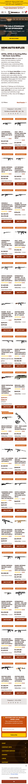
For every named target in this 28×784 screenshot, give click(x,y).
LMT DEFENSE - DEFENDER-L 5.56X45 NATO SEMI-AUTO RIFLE (20, 169)
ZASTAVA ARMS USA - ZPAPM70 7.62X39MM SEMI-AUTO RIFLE (6, 679)
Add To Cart (7, 148)
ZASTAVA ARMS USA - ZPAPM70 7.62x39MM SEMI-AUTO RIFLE (20, 679)
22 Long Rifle (14, 77)
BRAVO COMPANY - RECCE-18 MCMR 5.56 (7, 427)
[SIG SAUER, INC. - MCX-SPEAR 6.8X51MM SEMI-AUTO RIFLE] (21, 522)
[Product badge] (5, 411)
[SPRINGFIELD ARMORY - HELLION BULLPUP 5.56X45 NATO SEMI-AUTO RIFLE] (21, 593)
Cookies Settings (14, 777)
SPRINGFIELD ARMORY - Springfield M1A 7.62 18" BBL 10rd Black (6, 244)
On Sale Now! (14, 38)
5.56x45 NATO (5, 77)
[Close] (26, 766)
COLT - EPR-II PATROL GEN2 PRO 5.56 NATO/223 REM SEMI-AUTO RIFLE (20, 135)
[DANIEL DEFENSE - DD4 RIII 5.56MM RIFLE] (7, 558)
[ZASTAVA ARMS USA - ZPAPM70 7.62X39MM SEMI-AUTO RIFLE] (7, 668)
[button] (2, 12)
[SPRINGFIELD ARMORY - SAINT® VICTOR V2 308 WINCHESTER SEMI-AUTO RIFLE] (21, 631)
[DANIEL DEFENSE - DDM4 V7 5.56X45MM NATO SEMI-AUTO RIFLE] (21, 341)
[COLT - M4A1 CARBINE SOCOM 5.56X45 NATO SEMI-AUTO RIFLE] (21, 233)
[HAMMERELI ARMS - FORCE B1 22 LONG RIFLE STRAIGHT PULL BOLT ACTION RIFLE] (7, 484)
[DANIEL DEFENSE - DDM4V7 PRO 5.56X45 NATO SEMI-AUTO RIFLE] (21, 558)
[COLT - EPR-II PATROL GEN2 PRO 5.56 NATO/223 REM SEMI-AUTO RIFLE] (21, 124)
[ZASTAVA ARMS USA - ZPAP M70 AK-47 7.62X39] (21, 304)
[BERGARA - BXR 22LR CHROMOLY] (21, 377)
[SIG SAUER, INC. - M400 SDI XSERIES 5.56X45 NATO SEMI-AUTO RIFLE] (7, 631)
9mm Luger (12, 79)
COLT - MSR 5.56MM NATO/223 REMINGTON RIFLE (21, 427)
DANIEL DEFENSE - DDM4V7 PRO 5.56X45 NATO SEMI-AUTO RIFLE (20, 568)
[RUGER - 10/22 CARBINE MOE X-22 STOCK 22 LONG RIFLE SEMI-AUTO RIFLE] (7, 304)
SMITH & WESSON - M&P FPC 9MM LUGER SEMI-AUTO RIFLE (7, 352)
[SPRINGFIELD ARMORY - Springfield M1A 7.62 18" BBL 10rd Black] (7, 233)
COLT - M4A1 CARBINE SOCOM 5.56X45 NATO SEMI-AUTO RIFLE (20, 243)
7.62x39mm (4, 79)
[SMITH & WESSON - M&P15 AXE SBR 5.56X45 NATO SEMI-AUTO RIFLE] (7, 268)
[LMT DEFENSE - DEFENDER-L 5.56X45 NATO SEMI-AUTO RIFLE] (21, 159)
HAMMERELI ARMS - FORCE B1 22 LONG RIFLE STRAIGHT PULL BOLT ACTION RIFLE (7, 495)
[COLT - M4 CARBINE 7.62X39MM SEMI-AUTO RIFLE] (7, 450)
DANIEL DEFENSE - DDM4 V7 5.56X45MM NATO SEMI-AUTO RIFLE (20, 352)
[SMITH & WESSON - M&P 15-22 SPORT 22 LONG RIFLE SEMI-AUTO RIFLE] (7, 522)
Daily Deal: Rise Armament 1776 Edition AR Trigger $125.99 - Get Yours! (14, 8)
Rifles (21, 94)
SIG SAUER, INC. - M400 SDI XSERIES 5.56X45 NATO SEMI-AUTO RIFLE (7, 641)
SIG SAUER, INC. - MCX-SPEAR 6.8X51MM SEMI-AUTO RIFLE (20, 532)
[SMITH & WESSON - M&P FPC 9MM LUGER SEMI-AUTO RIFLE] (7, 341)
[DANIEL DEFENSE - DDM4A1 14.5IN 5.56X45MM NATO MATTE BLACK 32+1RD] (7, 593)
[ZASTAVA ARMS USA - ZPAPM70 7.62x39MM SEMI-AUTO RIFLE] (21, 668)
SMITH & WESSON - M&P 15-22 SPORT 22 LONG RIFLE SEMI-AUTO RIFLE (7, 532)
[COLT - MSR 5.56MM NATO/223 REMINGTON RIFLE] (21, 418)
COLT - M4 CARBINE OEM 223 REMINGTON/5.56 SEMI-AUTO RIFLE (21, 461)
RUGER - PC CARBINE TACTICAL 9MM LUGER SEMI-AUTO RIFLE (21, 205)
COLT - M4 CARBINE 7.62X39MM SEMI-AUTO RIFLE (7, 460)
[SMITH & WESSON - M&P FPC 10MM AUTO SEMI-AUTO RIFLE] (21, 484)
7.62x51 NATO (22, 77)
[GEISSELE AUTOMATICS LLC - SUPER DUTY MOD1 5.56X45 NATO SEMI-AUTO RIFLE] (7, 195)
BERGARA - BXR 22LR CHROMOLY (20, 386)
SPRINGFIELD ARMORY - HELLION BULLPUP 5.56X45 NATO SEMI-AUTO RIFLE (21, 604)
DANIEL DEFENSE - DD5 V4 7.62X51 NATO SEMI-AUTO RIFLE (7, 169)
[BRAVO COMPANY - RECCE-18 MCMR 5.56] (7, 418)
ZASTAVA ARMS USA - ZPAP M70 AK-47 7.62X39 (19, 313)
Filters (5, 102)
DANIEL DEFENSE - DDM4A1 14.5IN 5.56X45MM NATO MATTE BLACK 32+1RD (7, 604)
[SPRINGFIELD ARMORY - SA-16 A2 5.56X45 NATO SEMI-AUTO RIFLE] (21, 268)
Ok (14, 781)
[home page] (14, 12)
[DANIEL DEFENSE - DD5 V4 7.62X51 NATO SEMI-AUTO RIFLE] (7, 159)
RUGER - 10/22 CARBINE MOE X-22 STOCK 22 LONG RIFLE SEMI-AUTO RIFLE (7, 315)
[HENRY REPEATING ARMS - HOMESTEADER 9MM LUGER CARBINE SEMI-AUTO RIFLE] (7, 377)
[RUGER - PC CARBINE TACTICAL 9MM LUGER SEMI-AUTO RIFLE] (21, 195)
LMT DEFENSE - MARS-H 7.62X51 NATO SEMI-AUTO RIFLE (6, 134)
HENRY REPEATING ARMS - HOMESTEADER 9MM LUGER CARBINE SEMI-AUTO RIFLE (7, 389)
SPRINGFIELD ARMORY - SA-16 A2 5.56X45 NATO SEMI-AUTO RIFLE (20, 278)
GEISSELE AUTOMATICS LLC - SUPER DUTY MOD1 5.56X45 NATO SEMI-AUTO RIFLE (7, 206)
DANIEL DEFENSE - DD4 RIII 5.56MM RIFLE (7, 567)
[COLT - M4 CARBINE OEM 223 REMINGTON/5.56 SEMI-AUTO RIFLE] (21, 450)
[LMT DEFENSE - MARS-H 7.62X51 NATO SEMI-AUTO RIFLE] (7, 124)
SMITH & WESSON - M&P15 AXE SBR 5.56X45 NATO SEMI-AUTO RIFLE (7, 278)
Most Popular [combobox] (21, 102)
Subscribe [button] (14, 735)
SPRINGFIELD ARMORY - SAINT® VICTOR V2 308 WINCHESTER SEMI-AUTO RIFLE (20, 642)
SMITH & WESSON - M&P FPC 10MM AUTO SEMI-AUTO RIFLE (20, 494)
